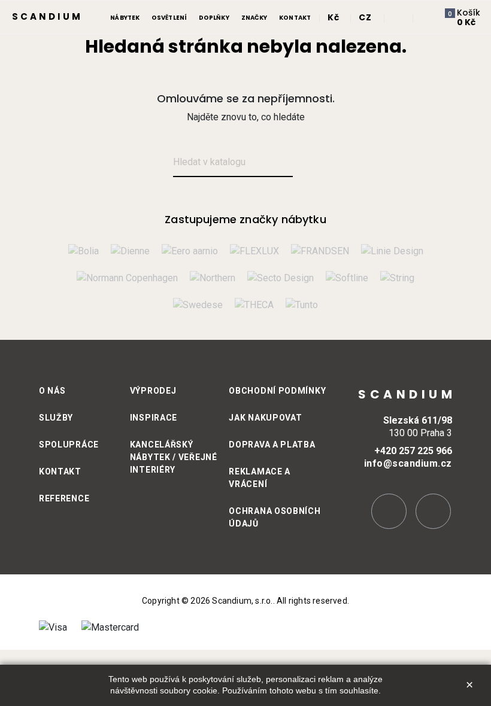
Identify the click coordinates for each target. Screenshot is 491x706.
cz (365, 17)
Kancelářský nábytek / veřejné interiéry (173, 457)
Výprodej (153, 390)
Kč (333, 17)
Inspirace (153, 417)
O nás (52, 390)
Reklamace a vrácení (259, 478)
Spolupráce (69, 444)
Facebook (433, 511)
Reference (64, 498)
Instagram (389, 511)
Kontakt (60, 471)
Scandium (47, 16)
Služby (56, 417)
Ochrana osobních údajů (274, 517)
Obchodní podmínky (277, 390)
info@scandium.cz (408, 463)
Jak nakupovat (265, 417)
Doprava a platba (272, 444)
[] (307, 163)
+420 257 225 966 (413, 451)
